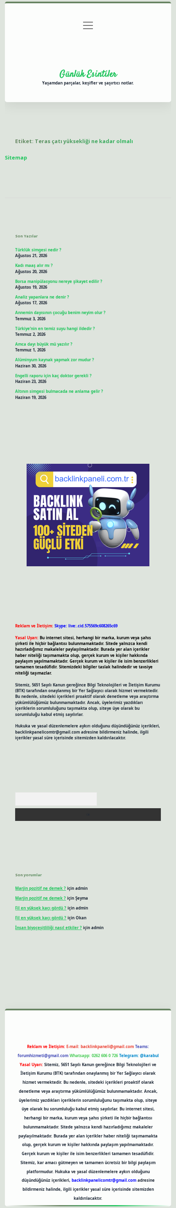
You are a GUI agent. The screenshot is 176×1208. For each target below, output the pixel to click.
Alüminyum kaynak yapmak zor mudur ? (54, 359)
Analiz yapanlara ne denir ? (42, 297)
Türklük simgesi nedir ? (38, 250)
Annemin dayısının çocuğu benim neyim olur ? (60, 312)
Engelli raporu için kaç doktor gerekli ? (53, 375)
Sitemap (16, 157)
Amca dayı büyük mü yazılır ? (43, 344)
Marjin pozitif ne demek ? (40, 888)
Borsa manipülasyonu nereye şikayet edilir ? (58, 281)
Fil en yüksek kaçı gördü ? (40, 908)
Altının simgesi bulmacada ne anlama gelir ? (59, 391)
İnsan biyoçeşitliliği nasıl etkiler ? (48, 927)
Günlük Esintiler (88, 74)
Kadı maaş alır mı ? (34, 265)
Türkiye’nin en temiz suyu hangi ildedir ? (55, 328)
